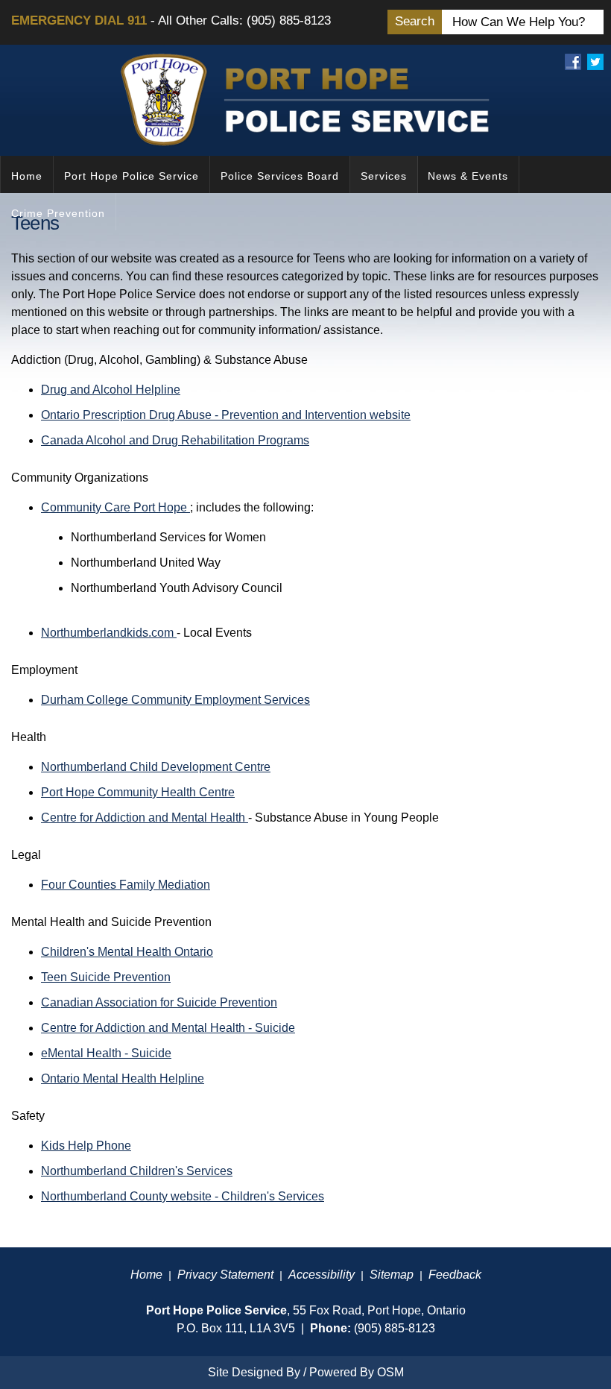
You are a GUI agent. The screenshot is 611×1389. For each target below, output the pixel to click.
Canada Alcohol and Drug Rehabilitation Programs (175, 440)
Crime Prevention (58, 213)
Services (384, 176)
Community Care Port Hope (115, 507)
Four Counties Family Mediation (125, 884)
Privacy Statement (225, 1274)
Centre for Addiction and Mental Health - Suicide (168, 1027)
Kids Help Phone (86, 1145)
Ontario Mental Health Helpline (122, 1078)
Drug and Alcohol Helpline (110, 389)
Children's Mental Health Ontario (127, 951)
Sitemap (392, 1274)
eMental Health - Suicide (106, 1053)
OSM (390, 1372)
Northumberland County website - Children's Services (182, 1196)
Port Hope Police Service (131, 176)
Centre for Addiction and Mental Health (144, 817)
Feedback (454, 1274)
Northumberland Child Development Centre (155, 766)
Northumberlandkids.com (109, 632)
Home (26, 176)
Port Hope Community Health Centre (138, 792)
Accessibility (321, 1274)
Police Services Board (280, 176)
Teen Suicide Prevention (106, 977)
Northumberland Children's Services (136, 1171)
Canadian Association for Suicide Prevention (159, 1002)
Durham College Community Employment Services (175, 699)
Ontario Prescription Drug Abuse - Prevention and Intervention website (226, 415)
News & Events (468, 176)
